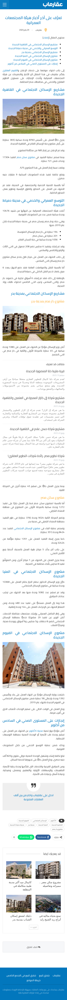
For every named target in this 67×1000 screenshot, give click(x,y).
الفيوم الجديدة (24, 820)
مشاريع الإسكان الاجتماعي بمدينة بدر (40, 52)
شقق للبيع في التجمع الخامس (21, 975)
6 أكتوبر (53, 820)
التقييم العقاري (10, 70)
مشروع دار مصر (57, 829)
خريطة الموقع (34, 980)
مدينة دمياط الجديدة (17, 825)
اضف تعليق (32, 947)
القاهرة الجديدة (57, 825)
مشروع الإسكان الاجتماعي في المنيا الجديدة (36, 56)
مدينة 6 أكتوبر (36, 731)
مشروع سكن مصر (26, 157)
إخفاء (46, 37)
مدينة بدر (31, 825)
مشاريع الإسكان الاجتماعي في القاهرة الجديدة (35, 44)
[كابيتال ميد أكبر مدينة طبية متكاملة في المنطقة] (18, 870)
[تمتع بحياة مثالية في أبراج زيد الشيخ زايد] (48, 903)
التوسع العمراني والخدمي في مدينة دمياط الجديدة (33, 48)
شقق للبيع (44, 975)
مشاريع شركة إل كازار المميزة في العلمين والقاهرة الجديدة (33, 400)
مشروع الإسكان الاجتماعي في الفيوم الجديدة (35, 59)
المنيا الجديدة (43, 825)
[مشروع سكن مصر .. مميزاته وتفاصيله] (48, 870)
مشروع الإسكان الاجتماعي (27, 528)
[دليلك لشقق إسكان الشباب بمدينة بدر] (18, 903)
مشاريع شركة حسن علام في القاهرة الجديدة (37, 429)
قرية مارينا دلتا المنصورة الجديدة (45, 371)
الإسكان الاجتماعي (40, 820)
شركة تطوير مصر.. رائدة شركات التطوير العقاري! (36, 456)
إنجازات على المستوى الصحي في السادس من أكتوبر (33, 63)
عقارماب (57, 975)
